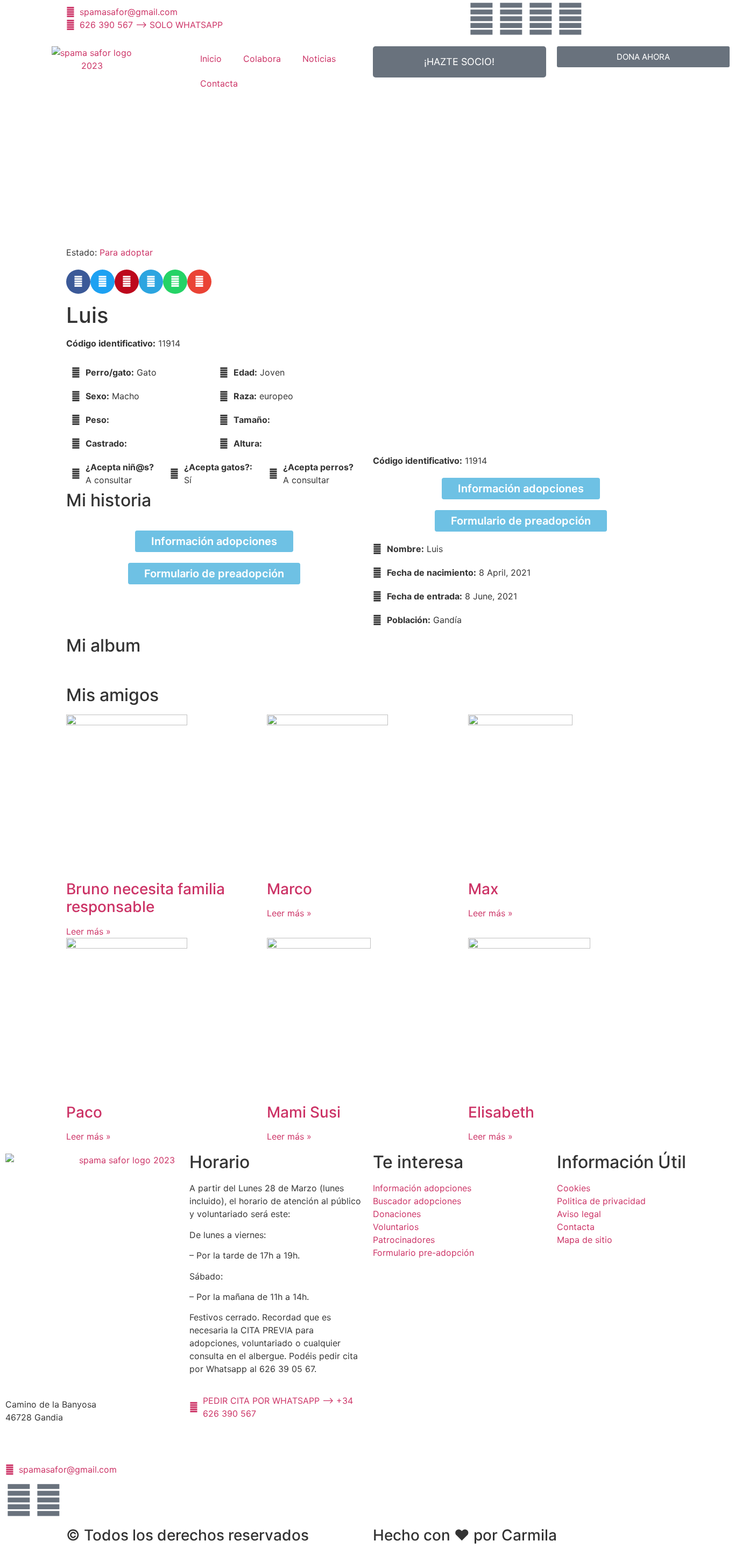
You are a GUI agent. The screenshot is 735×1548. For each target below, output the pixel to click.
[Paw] (481, 18)
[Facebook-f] (511, 18)
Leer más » (88, 931)
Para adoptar (126, 252)
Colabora (262, 58)
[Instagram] (540, 18)
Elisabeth (501, 1112)
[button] (78, 282)
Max (483, 889)
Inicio (211, 58)
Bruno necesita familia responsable (145, 898)
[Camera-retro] (570, 18)
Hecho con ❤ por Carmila (465, 1535)
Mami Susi (304, 1112)
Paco (84, 1112)
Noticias (319, 58)
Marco (289, 889)
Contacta (219, 83)
